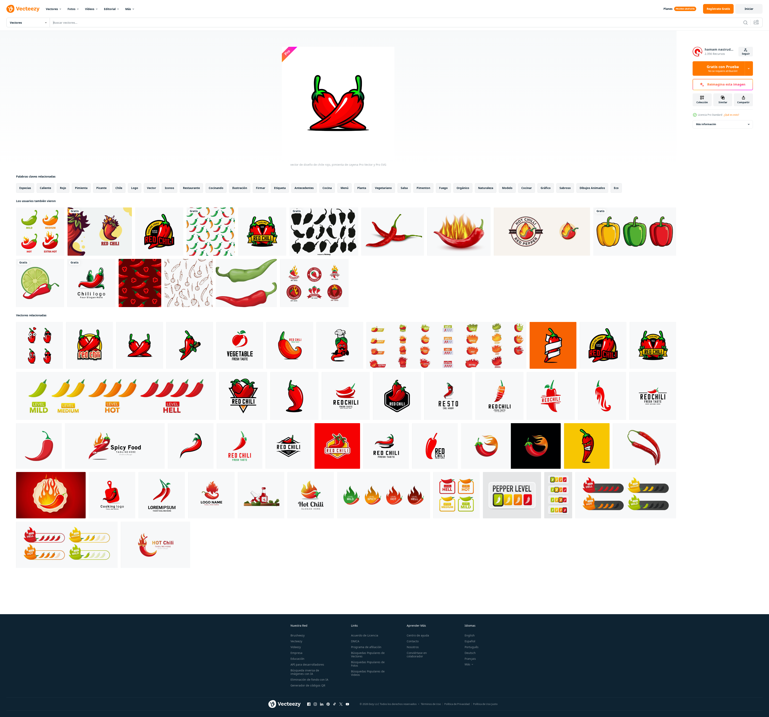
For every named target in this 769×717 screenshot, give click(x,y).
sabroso (565, 188)
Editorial (110, 9)
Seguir (746, 53)
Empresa (296, 653)
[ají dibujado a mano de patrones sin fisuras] (188, 283)
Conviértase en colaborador (417, 654)
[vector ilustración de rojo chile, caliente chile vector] (239, 446)
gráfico (546, 188)
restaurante (191, 188)
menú (344, 188)
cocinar (526, 188)
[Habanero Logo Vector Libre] (314, 283)
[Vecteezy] (22, 9)
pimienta (81, 188)
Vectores (52, 9)
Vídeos (89, 9)
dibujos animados (592, 188)
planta (361, 188)
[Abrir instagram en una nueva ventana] (315, 704)
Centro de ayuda (418, 635)
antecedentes (304, 188)
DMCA (355, 641)
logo (134, 188)
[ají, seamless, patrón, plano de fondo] (211, 231)
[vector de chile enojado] (587, 446)
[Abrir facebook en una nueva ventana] (308, 704)
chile (118, 188)
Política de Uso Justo (485, 704)
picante (101, 188)
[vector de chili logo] (91, 283)
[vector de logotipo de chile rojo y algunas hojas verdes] (189, 345)
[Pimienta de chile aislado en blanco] (392, 231)
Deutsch (470, 653)
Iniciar (749, 9)
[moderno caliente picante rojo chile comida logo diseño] (115, 446)
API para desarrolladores (307, 664)
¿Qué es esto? (731, 114)
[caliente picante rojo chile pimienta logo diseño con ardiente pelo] (155, 545)
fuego (443, 188)
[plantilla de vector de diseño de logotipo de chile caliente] (310, 495)
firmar (260, 188)
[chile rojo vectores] (294, 396)
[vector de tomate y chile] (239, 345)
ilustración (239, 188)
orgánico (463, 188)
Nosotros (413, 647)
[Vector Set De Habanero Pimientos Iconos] (324, 231)
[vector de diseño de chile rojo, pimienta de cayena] (39, 345)
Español (470, 641)
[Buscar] (745, 22)
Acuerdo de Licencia (364, 635)
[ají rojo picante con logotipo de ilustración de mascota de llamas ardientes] (100, 231)
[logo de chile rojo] (159, 231)
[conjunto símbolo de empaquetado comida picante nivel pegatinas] (383, 495)
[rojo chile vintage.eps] (652, 396)
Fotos (71, 9)
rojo (63, 188)
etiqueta (280, 188)
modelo (507, 188)
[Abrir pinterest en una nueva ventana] (328, 704)
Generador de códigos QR (308, 685)
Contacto (413, 641)
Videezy (296, 647)
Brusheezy (298, 635)
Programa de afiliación (366, 647)
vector (151, 188)
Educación (297, 659)
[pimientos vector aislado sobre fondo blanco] (634, 231)
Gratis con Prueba (723, 68)
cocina (327, 188)
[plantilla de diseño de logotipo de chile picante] (211, 495)
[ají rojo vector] (162, 495)
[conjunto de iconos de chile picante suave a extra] (40, 231)
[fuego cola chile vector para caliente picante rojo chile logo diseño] (511, 446)
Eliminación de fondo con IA (309, 679)
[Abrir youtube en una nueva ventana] (347, 704)
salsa (404, 188)
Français (470, 659)
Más (128, 9)
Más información (706, 124)
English (470, 635)
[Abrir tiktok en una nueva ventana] (334, 704)
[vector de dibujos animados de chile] (448, 396)
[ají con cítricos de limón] (40, 283)
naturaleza (485, 188)
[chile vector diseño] (243, 396)
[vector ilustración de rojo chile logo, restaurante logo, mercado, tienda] (191, 446)
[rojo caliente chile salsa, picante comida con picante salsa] (261, 495)
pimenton (423, 188)
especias (25, 188)
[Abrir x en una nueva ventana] (341, 704)
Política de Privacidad (457, 704)
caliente (45, 188)
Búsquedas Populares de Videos (368, 673)
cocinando (216, 188)
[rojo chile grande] (289, 345)
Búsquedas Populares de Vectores (368, 654)
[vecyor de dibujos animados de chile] (339, 345)
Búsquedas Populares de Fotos (368, 663)
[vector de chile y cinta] (553, 345)
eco (616, 188)
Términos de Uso (431, 704)
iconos (169, 188)
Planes (667, 9)
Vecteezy (296, 641)
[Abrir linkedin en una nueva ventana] (321, 704)
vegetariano (383, 188)
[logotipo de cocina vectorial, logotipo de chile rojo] (112, 495)
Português (471, 647)
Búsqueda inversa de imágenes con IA (305, 672)
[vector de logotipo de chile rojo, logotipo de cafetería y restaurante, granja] (262, 231)
